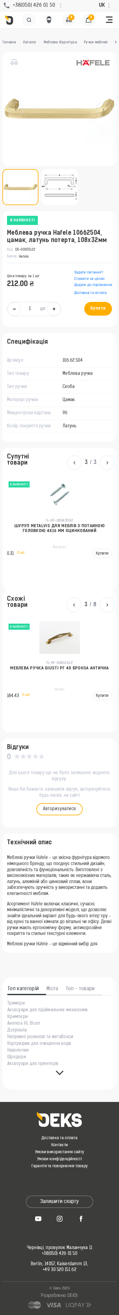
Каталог (30, 42)
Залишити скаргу (59, 1201)
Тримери (16, 1004)
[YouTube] (38, 1218)
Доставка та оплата (90, 293)
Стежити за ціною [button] (89, 279)
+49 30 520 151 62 (59, 1270)
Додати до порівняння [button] (93, 285)
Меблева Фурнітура (60, 42)
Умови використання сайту (59, 1152)
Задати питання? (88, 272)
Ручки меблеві (96, 42)
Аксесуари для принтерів (32, 1064)
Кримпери (17, 1017)
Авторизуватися (59, 809)
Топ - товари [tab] (80, 989)
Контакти (59, 1145)
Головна (9, 42)
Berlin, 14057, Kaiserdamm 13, (59, 1264)
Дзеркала (17, 1030)
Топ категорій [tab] (23, 989)
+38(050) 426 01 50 (59, 1254)
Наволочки (18, 1051)
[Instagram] (59, 1218)
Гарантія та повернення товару (59, 1166)
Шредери (16, 1057)
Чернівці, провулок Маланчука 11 (59, 1248)
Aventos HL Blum (23, 1024)
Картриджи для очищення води (39, 1044)
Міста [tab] (52, 989)
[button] (109, 20)
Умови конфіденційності (59, 1159)
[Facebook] (80, 1218)
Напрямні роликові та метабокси (40, 1037)
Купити (98, 308)
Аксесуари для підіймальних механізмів (47, 1010)
